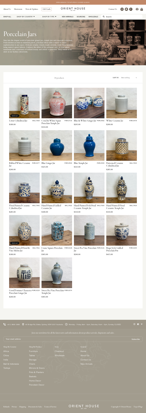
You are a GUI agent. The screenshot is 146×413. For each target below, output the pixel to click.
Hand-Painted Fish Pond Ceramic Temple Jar (85, 207)
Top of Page (138, 407)
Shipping (22, 407)
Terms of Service (50, 407)
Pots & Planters (36, 372)
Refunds (6, 407)
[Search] (103, 16)
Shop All (7, 16)
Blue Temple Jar (81, 163)
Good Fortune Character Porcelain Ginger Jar (20, 291)
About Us (7, 9)
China (6, 355)
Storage (32, 359)
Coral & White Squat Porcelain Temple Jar (51, 122)
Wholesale (93, 16)
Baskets (32, 376)
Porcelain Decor (36, 385)
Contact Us (113, 9)
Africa (6, 351)
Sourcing (81, 16)
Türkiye (6, 368)
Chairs (32, 364)
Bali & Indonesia (11, 364)
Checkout (59, 351)
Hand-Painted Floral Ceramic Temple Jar (115, 207)
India (5, 359)
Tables (32, 355)
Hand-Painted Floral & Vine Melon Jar (19, 249)
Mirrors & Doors (36, 368)
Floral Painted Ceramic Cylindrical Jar (19, 207)
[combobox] (121, 17)
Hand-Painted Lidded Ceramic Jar (51, 207)
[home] (73, 9)
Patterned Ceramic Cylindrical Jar (114, 164)
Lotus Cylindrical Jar (18, 121)
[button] (141, 9)
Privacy (14, 407)
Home (83, 351)
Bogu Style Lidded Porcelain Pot (114, 249)
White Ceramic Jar (114, 121)
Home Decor (35, 380)
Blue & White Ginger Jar (85, 121)
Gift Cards (46, 9)
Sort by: (116, 78)
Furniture (33, 351)
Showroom (18, 9)
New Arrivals (67, 16)
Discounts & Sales (35, 407)
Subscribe (136, 339)
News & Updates (32, 9)
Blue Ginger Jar (48, 163)
